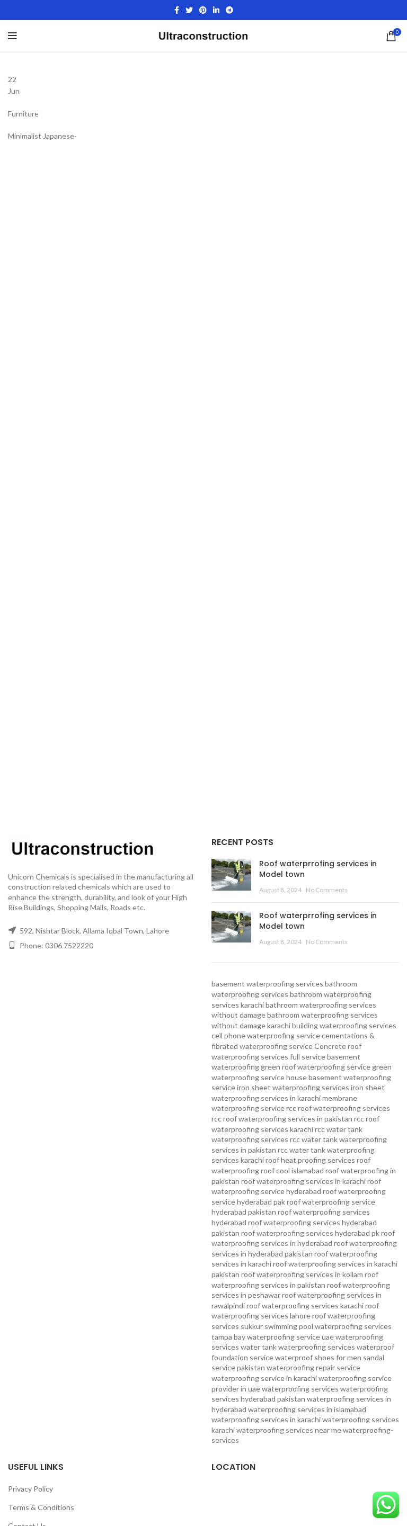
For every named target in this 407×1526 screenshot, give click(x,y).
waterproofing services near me (288, 1429)
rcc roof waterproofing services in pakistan (281, 1118)
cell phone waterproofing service (265, 1035)
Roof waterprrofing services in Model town (318, 868)
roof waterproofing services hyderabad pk (310, 1232)
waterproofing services (300, 1388)
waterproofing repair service (313, 1367)
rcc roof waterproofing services (338, 1107)
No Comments (327, 890)
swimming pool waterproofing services (328, 1326)
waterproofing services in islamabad (307, 1409)
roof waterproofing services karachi (305, 1305)
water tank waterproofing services (298, 1346)
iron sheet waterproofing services (293, 1087)
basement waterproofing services (267, 983)
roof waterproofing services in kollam (302, 1274)
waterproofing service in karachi (264, 1378)
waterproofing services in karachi (266, 1419)
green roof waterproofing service (315, 1066)
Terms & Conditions (41, 1507)
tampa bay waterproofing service (265, 1336)
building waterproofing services (344, 1025)
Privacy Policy (30, 1488)
